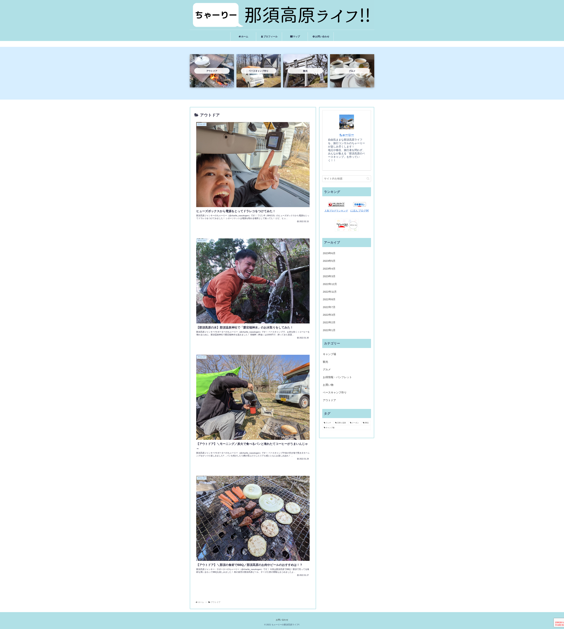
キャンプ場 (329, 354)
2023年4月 (329, 268)
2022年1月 (329, 330)
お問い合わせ (282, 620)
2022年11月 (330, 291)
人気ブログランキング (336, 210)
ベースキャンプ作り (335, 392)
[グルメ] (352, 85)
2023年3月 (329, 276)
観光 (325, 361)
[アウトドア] (212, 85)
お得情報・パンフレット (337, 377)
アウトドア (329, 400)
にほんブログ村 (359, 210)
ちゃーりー (346, 134)
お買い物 (328, 384)
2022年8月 (329, 299)
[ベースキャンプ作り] (258, 85)
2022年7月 (329, 307)
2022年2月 (329, 322)
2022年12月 (330, 284)
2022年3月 (329, 314)
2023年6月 (329, 253)
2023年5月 (329, 260)
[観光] (305, 85)
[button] (368, 178)
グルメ (327, 369)
